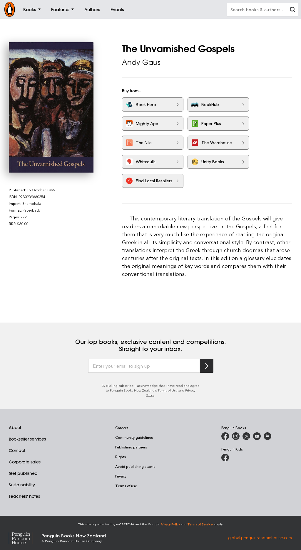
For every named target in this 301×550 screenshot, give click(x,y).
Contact (17, 450)
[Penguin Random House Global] (25, 537)
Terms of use (126, 485)
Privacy (120, 476)
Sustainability (22, 484)
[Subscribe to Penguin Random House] (206, 366)
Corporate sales (25, 462)
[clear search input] (292, 10)
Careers (121, 427)
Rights (120, 456)
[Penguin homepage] (9, 9)
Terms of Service (200, 524)
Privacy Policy (170, 524)
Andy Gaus (141, 62)
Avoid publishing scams (135, 466)
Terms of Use (168, 390)
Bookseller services (27, 439)
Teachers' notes (24, 496)
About (15, 427)
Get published (23, 473)
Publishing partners (131, 447)
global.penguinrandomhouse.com (260, 537)
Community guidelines (134, 437)
